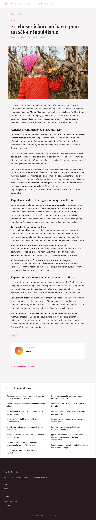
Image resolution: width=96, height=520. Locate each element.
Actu (20, 14)
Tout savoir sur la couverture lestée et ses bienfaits (23, 451)
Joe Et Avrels (11, 472)
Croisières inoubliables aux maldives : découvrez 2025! (22, 420)
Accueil (13, 14)
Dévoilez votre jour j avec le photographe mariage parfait (68, 412)
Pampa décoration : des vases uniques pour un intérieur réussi (25, 435)
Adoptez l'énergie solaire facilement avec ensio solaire (25, 404)
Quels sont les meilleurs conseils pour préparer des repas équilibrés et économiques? (67, 437)
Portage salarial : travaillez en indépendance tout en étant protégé (69, 446)
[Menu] (90, 4)
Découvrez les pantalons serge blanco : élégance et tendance (67, 397)
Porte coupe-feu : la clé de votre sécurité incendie (67, 404)
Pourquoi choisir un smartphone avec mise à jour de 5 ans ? (24, 412)
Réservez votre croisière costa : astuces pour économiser (69, 420)
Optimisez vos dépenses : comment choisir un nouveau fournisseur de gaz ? (25, 397)
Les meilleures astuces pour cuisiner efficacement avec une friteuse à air (21, 443)
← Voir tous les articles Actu (23, 366)
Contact (7, 505)
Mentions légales (10, 501)
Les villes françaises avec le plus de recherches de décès (65, 428)
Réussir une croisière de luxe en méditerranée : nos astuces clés (25, 428)
